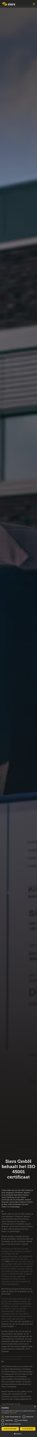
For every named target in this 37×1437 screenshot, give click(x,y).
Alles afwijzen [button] (27, 1429)
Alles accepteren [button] (10, 1429)
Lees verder (13, 1413)
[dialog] (18, 1421)
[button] (34, 4)
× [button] (35, 1407)
